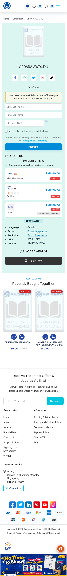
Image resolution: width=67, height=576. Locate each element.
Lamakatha (18, 19)
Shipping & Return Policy (46, 417)
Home (6, 19)
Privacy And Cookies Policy (35, 140)
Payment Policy (41, 432)
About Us (8, 422)
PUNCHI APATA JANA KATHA (18, 342)
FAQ (36, 442)
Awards (7, 427)
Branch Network (11, 432)
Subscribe (55, 401)
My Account (9, 450)
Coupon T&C (40, 437)
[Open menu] (58, 7)
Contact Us (9, 437)
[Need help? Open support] (60, 548)
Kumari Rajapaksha (37, 231)
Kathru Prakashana (37, 235)
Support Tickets (11, 442)
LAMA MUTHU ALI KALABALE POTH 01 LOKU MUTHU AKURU (49, 343)
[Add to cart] (22, 337)
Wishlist (7, 456)
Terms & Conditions (43, 427)
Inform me (33, 146)
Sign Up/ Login (10, 447)
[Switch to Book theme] (27, 6)
